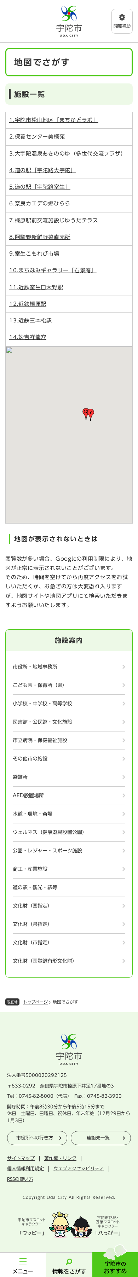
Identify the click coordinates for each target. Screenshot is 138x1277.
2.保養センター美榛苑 (37, 136)
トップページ (35, 1002)
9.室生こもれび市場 (34, 253)
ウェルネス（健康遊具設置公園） (50, 832)
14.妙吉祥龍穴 (27, 337)
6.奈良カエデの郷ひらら (39, 203)
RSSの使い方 (20, 1179)
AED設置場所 (28, 795)
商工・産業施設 (30, 869)
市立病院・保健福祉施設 (40, 740)
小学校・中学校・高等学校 (42, 703)
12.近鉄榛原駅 (27, 304)
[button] (90, 415)
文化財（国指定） (32, 905)
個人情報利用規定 (25, 1168)
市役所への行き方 (34, 1138)
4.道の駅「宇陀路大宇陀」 (42, 170)
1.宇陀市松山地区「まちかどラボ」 (53, 120)
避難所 (20, 777)
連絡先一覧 (98, 1138)
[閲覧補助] (122, 21)
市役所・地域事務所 (35, 666)
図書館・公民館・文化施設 (42, 721)
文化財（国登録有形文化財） (45, 960)
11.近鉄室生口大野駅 (36, 287)
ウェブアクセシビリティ (78, 1168)
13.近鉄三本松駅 (30, 320)
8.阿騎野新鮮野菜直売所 (39, 237)
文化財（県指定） (32, 924)
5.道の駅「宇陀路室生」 (39, 186)
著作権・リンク (60, 1158)
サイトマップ (21, 1158)
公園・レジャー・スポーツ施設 (47, 850)
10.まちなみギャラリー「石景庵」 (53, 270)
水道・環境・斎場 (32, 813)
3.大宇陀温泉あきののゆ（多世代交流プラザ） (67, 153)
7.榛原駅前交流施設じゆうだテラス (53, 220)
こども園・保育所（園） (40, 685)
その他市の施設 (30, 758)
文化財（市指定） (32, 942)
